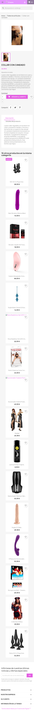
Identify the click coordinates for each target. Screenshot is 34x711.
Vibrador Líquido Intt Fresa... (17, 245)
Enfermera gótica (17, 622)
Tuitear (15, 107)
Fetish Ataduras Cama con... (17, 370)
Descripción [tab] (9, 118)
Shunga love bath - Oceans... (17, 590)
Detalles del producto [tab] (13, 121)
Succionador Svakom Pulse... (17, 402)
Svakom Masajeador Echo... (17, 276)
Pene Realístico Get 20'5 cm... (17, 339)
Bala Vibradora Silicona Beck (17, 213)
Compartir (10, 107)
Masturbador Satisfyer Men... (17, 496)
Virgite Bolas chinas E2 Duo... (17, 307)
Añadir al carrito (17, 97)
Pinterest (20, 107)
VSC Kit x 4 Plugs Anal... (17, 182)
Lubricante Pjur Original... (17, 465)
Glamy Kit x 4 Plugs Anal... (17, 653)
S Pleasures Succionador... (17, 559)
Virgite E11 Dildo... (17, 527)
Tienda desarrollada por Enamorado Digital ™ (16, 709)
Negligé (17, 433)
